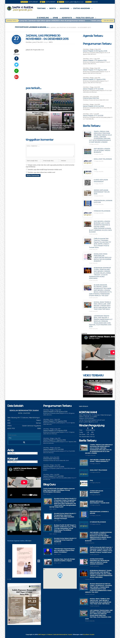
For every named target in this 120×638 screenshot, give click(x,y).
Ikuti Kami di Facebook (83, 406)
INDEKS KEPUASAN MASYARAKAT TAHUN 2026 (37, 128)
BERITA (52, 8)
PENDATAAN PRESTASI (91, 98)
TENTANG (41, 8)
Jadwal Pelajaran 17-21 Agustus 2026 (94, 60)
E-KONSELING (43, 18)
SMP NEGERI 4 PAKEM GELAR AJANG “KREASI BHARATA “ (62, 108)
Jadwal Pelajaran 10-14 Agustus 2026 (95, 70)
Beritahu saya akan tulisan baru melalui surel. (41, 172)
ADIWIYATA (67, 18)
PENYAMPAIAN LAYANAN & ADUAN (30, 27)
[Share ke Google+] (16, 77)
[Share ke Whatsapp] (16, 71)
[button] (38, 561)
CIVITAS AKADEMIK (81, 8)
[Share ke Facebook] (16, 58)
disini (29, 541)
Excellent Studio (88, 634)
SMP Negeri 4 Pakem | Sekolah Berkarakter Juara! (55, 634)
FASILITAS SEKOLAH (85, 18)
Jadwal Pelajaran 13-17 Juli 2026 (93, 115)
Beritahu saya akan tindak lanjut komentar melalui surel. (45, 169)
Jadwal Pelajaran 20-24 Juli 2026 (93, 106)
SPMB (55, 18)
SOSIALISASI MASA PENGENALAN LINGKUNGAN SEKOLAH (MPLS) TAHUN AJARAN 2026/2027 (61, 126)
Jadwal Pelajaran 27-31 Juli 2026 (93, 89)
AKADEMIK (64, 8)
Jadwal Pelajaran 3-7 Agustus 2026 (94, 79)
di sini (42, 50)
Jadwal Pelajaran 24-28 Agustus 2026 (95, 51)
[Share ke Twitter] (16, 65)
